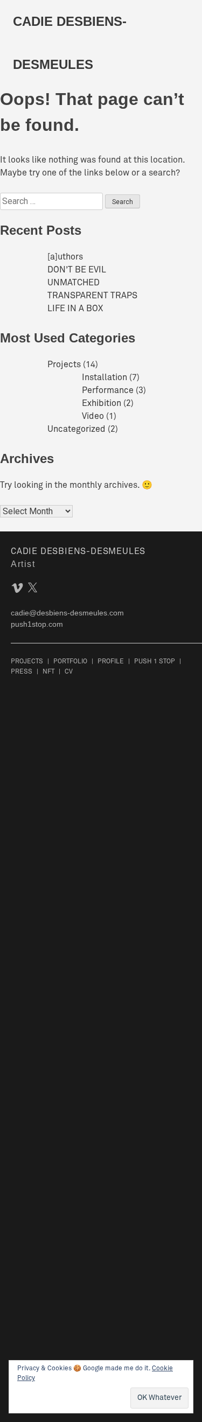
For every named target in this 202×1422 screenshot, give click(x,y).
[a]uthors (65, 257)
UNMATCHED (73, 283)
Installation (104, 378)
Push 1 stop (154, 662)
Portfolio (70, 662)
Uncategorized (76, 429)
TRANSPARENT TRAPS (92, 296)
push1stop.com (37, 624)
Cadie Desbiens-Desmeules (78, 552)
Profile (110, 662)
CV (69, 672)
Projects (64, 365)
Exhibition (101, 404)
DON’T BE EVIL (76, 270)
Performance (108, 391)
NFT (48, 672)
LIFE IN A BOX (75, 309)
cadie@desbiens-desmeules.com (67, 612)
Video (93, 416)
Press (21, 672)
